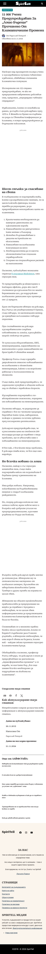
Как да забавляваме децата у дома (16, 818)
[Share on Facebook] (16, 695)
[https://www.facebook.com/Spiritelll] (20, 832)
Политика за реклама (11, 904)
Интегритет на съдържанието (14, 887)
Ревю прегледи (11, 933)
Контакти (6, 894)
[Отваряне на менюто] (5, 3)
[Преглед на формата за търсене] (42, 4)
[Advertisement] (23, 159)
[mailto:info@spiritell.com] (31, 832)
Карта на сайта (8, 891)
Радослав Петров (17, 36)
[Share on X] (22, 695)
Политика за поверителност (13, 901)
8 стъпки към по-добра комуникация (17, 775)
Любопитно (7, 10)
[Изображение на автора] (3, 35)
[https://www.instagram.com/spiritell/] (26, 832)
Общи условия (8, 897)
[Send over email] (10, 695)
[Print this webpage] (5, 695)
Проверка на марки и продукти (14, 908)
